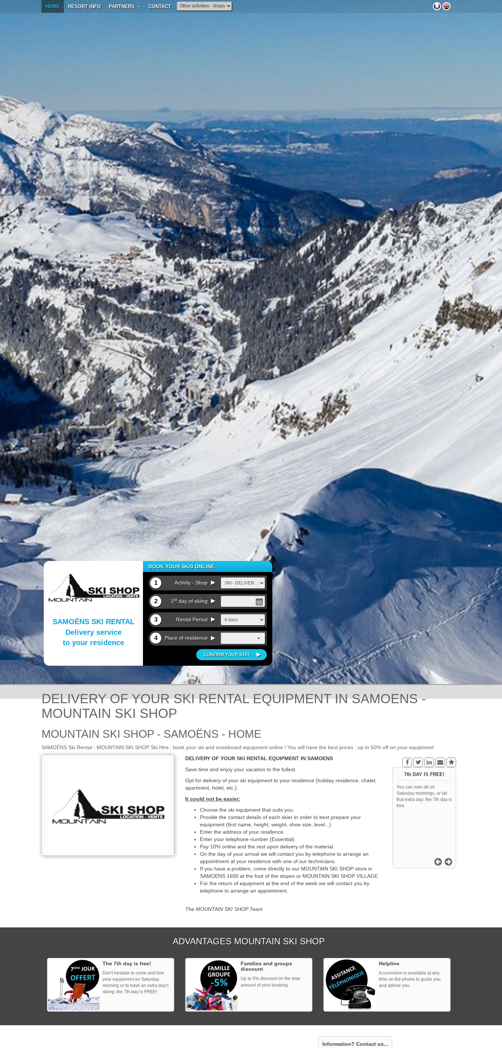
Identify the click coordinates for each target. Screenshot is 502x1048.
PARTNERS (123, 6)
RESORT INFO (84, 6)
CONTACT (159, 6)
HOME (53, 6)
